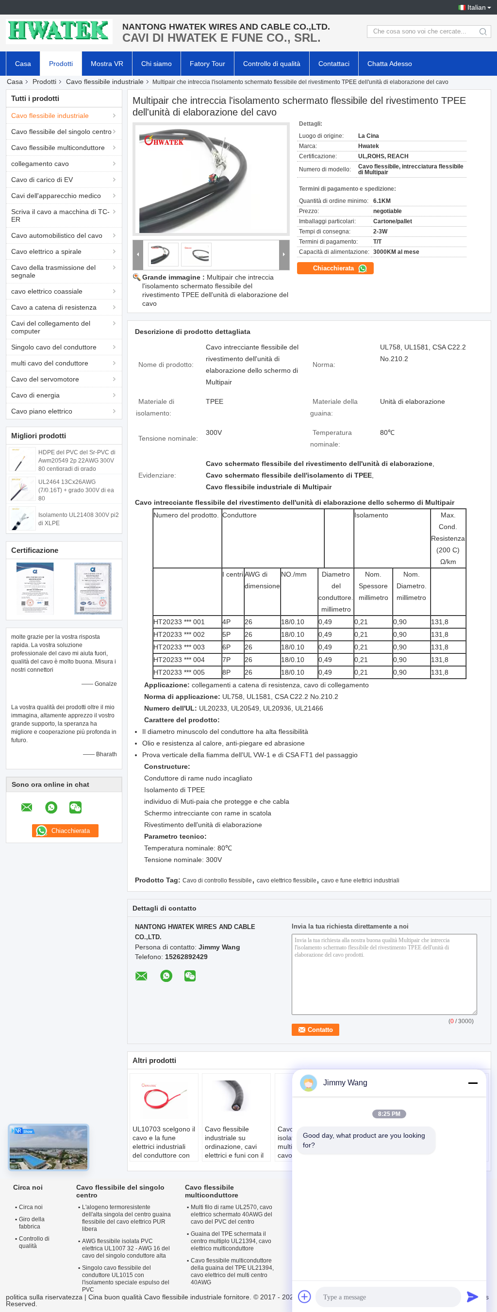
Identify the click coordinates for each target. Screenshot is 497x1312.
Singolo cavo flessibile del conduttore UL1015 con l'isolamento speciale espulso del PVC (125, 1278)
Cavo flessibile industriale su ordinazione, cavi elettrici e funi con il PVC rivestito (234, 1146)
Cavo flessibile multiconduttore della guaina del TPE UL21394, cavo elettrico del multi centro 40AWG (232, 1271)
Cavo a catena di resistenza (54, 307)
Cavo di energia (35, 395)
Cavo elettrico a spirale (46, 251)
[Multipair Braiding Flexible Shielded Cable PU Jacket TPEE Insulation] (211, 179)
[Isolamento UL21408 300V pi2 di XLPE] (22, 518)
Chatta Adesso (389, 63)
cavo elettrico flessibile (286, 880)
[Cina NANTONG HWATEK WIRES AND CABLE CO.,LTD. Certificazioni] (35, 588)
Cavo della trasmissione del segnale (53, 271)
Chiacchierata (334, 268)
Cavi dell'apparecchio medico (56, 195)
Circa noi (31, 1207)
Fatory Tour (207, 63)
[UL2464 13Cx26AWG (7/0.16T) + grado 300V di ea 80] (22, 488)
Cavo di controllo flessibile (217, 880)
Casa (23, 63)
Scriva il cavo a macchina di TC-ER (60, 215)
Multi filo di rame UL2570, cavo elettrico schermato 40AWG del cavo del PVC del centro (231, 1214)
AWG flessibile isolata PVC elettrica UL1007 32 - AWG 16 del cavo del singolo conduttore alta (126, 1248)
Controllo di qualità (271, 63)
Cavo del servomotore (45, 379)
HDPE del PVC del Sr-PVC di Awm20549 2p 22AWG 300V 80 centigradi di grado (77, 460)
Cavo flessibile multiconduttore (58, 147)
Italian (476, 7)
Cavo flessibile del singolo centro (61, 131)
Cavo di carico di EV (42, 179)
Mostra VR (107, 63)
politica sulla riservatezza (44, 1297)
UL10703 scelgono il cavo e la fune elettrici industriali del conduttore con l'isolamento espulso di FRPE (164, 1151)
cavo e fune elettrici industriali (360, 880)
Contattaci (333, 63)
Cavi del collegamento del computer (50, 327)
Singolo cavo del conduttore (54, 347)
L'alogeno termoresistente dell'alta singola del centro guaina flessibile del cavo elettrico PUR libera (126, 1218)
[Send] (472, 1296)
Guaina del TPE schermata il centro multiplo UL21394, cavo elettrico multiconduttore (231, 1241)
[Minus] (473, 1083)
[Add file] (305, 1296)
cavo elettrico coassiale (47, 291)
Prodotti (61, 63)
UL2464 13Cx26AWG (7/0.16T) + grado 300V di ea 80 (76, 490)
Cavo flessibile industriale (105, 81)
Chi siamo (156, 63)
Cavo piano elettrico (41, 411)
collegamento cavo (40, 163)
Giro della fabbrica (32, 1223)
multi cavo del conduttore (49, 363)
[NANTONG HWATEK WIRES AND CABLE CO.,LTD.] (59, 31)
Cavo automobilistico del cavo (56, 235)
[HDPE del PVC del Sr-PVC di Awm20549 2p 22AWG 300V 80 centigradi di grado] (22, 459)
